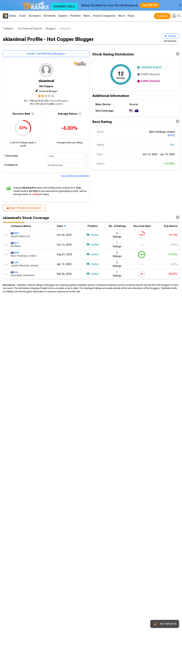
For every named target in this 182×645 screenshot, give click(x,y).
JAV (16, 262)
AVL (16, 272)
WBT (16, 233)
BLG (16, 243)
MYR (171, 135)
